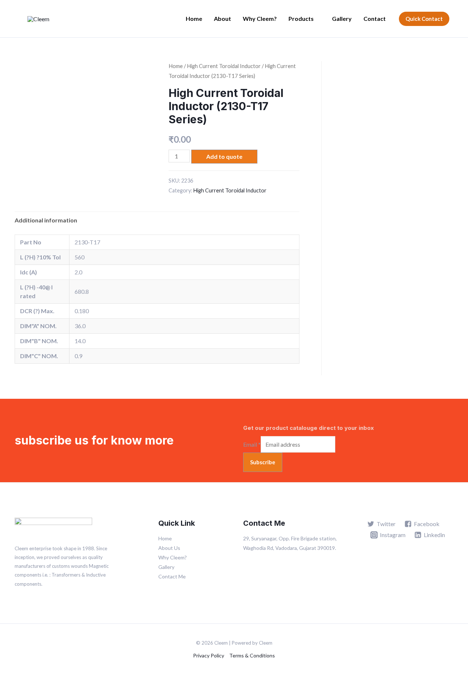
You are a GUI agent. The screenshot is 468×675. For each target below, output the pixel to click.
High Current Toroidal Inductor (224, 66)
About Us (169, 548)
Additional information (46, 220)
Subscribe (262, 462)
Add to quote (224, 156)
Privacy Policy (208, 655)
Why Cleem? (260, 18)
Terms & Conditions (252, 655)
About (222, 18)
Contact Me (172, 576)
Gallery (342, 18)
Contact (374, 18)
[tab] (46, 220)
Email (252, 444)
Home (194, 18)
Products (301, 18)
